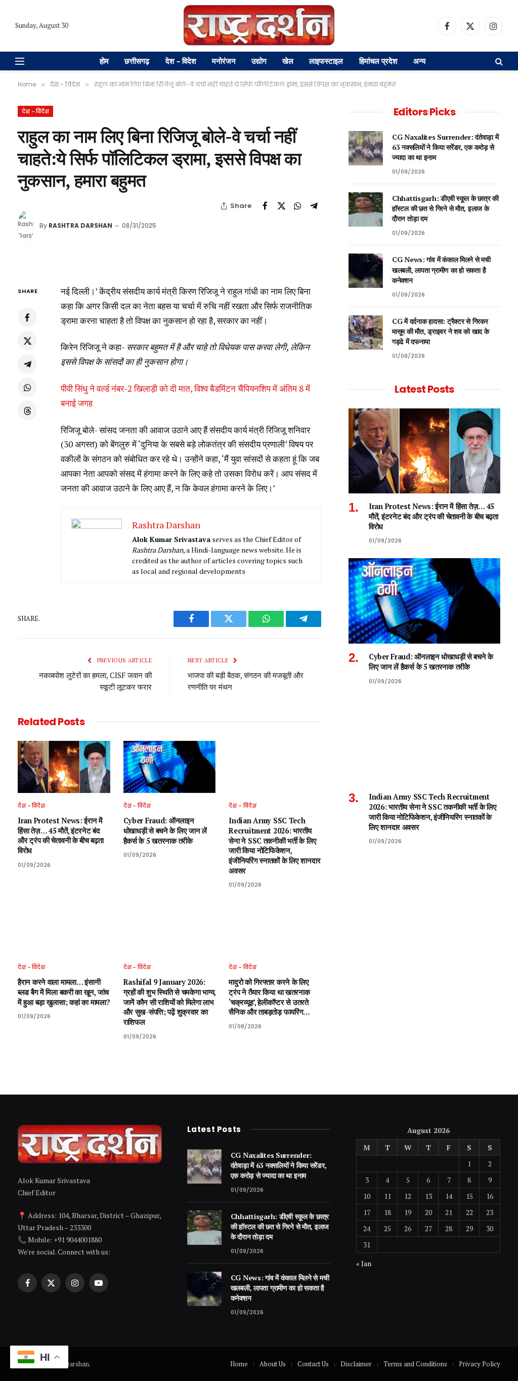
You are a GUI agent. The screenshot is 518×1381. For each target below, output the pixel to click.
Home (239, 1363)
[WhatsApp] (27, 387)
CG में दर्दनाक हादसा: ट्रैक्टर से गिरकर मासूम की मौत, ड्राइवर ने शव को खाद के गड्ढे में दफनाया (440, 331)
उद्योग (259, 61)
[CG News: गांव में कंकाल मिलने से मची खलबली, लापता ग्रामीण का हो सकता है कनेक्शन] (366, 271)
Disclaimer (356, 1363)
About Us (273, 1363)
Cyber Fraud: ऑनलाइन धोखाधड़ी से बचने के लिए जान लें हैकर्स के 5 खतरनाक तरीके (165, 830)
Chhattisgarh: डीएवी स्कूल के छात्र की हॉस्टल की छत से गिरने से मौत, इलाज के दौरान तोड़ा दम (445, 208)
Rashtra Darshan (80, 225)
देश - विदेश (35, 111)
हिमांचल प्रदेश (378, 61)
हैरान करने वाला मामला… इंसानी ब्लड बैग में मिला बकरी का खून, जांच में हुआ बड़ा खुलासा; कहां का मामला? (64, 992)
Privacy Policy (479, 1363)
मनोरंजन (224, 61)
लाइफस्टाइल (326, 61)
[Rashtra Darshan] (259, 26)
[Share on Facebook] (265, 206)
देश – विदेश (180, 61)
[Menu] (19, 61)
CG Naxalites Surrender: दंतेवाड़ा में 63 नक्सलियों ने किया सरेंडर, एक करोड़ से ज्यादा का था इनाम (445, 147)
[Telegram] (27, 363)
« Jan (363, 1263)
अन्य (419, 61)
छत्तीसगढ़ (136, 61)
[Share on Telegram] (313, 206)
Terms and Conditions (415, 1363)
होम (104, 61)
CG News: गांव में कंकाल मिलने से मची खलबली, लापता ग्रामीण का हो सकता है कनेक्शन (441, 269)
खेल (287, 61)
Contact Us (313, 1363)
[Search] (498, 61)
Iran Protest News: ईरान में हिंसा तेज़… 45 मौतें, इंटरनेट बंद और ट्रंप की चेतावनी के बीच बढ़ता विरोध (61, 835)
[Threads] (27, 410)
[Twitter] (27, 340)
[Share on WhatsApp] (297, 206)
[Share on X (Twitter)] (281, 206)
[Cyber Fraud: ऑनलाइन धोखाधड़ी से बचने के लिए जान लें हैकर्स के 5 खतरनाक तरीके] (169, 767)
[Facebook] (27, 317)
